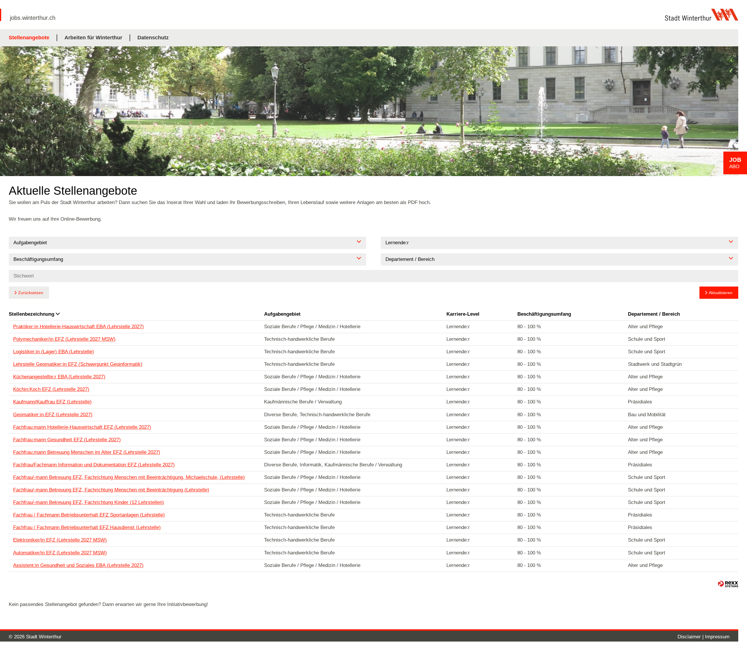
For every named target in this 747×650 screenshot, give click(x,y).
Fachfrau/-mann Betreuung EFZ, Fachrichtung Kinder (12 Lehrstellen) (88, 502)
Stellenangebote (29, 38)
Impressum (717, 637)
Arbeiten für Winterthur (93, 38)
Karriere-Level (462, 314)
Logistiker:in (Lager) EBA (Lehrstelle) (53, 351)
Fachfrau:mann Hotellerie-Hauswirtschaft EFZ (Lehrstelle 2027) (82, 427)
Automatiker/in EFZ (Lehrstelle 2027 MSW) (60, 553)
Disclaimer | (691, 637)
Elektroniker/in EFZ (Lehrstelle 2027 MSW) (60, 540)
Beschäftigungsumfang (544, 314)
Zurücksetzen (30, 292)
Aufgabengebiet (282, 314)
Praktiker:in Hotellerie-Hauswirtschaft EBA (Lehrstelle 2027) (78, 326)
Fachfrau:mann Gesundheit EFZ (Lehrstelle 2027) (67, 439)
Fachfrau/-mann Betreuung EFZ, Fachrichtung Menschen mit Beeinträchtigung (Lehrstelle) (111, 490)
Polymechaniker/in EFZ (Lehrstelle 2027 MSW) (64, 339)
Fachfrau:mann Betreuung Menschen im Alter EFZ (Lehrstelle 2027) (86, 452)
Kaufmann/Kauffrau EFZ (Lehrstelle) (52, 402)
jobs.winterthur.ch (32, 18)
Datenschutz (153, 38)
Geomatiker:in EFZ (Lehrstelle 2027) (52, 414)
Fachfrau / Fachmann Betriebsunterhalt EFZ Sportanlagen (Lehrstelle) (89, 515)
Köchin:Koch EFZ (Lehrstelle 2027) (51, 389)
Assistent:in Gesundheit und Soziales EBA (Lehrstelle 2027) (78, 565)
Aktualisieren (720, 292)
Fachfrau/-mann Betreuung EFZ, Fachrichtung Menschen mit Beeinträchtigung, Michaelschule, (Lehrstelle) (129, 477)
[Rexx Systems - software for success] (728, 584)
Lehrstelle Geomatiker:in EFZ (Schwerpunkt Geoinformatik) (77, 364)
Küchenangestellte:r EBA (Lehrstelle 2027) (59, 377)
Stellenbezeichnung (31, 314)
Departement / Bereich (654, 314)
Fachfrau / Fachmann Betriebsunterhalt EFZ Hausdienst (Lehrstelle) (87, 527)
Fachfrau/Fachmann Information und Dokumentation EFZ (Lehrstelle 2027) (94, 465)
